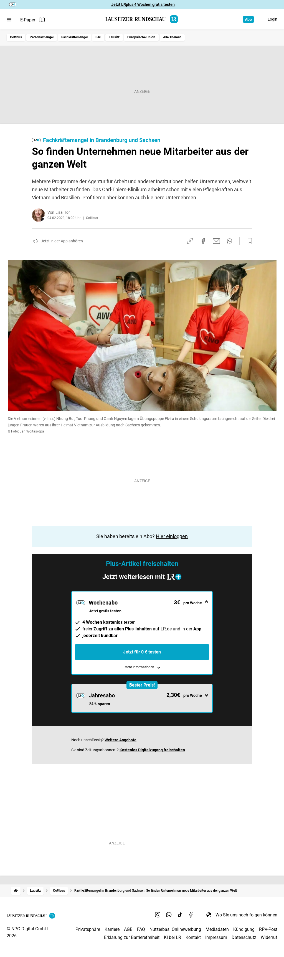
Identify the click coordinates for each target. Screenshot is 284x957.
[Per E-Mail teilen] (216, 241)
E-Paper (27, 20)
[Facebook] (191, 914)
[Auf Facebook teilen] (203, 241)
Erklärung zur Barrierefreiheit (131, 937)
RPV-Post (268, 929)
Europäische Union (141, 37)
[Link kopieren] (190, 241)
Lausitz (114, 37)
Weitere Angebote (120, 740)
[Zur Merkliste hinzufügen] (248, 241)
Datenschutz (244, 937)
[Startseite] (16, 891)
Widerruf (269, 937)
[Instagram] (157, 914)
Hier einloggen (172, 536)
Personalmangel (42, 37)
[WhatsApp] (168, 914)
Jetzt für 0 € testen (142, 652)
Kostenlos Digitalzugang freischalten (152, 750)
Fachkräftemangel (74, 37)
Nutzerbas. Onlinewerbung (175, 929)
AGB (128, 929)
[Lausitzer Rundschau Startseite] (142, 19)
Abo (248, 19)
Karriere (112, 929)
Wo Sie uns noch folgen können (246, 915)
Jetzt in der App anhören (62, 241)
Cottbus (16, 37)
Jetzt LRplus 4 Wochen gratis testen (143, 4)
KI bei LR (172, 937)
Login (272, 19)
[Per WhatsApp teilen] (229, 241)
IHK (98, 37)
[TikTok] (180, 914)
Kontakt (193, 937)
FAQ (141, 929)
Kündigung (244, 929)
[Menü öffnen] (9, 19)
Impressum (216, 937)
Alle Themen (172, 37)
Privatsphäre (87, 929)
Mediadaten (217, 929)
